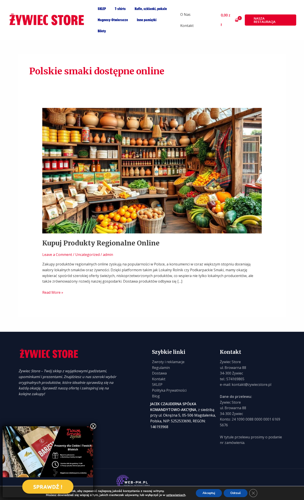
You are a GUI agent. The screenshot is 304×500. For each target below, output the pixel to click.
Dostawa (159, 373)
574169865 (235, 379)
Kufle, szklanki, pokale (151, 9)
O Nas (185, 14)
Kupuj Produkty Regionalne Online (101, 243)
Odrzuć (235, 493)
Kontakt (187, 25)
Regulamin (161, 367)
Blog (156, 396)
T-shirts (120, 9)
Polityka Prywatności (169, 390)
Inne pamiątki (146, 20)
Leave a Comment (57, 254)
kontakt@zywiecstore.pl (251, 384)
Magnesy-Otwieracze (113, 20)
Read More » (52, 292)
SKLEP (102, 9)
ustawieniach (175, 495)
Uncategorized (87, 254)
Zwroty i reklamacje (168, 361)
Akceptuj (209, 493)
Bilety (102, 31)
